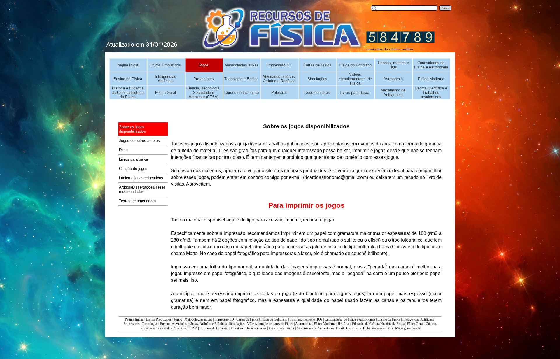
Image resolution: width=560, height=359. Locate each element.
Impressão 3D (224, 319)
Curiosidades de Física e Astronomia (350, 319)
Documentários (255, 328)
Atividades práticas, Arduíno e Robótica (199, 324)
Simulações (237, 324)
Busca (445, 8)
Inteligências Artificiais (418, 319)
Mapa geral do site (408, 328)
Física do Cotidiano (273, 319)
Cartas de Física (247, 319)
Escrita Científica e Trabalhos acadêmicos (364, 328)
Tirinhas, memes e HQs (306, 319)
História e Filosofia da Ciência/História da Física (371, 324)
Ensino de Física (388, 319)
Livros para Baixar (281, 328)
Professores (131, 324)
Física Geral (415, 324)
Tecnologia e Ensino (156, 324)
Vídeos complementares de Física (270, 324)
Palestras (237, 328)
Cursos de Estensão (214, 328)
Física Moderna (324, 324)
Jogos (178, 319)
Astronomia (303, 324)
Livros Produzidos (159, 319)
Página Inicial (134, 319)
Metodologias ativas (198, 319)
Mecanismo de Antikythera (315, 328)
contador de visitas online (389, 49)
